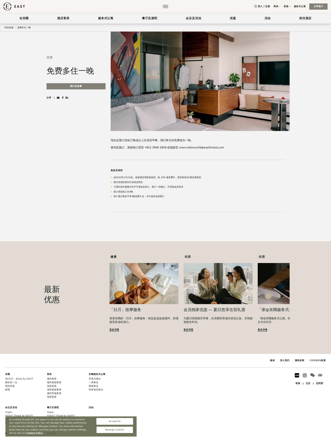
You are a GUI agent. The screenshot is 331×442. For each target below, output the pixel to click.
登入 (260, 6)
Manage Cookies (114, 429)
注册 (267, 6)
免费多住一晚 (24, 27)
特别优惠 (8, 27)
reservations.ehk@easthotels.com (201, 147)
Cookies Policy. (34, 433)
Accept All (115, 421)
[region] (71, 426)
